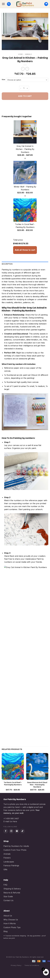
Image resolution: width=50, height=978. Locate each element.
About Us (7, 915)
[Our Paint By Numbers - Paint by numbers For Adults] (25, 4)
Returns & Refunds (11, 892)
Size (3, 79)
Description (7, 264)
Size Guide (8, 896)
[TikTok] (22, 831)
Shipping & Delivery (12, 889)
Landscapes (8, 862)
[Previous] (1, 773)
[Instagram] (11, 831)
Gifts (5, 869)
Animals (28, 54)
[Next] (48, 773)
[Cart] (46, 4)
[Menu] (3, 4)
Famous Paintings (11, 865)
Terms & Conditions (31, 965)
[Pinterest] (17, 831)
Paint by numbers (15, 364)
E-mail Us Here (10, 821)
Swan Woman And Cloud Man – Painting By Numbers (37, 785)
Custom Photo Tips (11, 927)
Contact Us (8, 900)
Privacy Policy (16, 965)
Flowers (7, 858)
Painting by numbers (11, 269)
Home (20, 54)
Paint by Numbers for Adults (16, 846)
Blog (5, 931)
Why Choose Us (10, 919)
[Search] (9, 4)
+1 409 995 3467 (11, 818)
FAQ (5, 885)
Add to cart (25, 96)
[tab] (25, 264)
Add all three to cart (25, 250)
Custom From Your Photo (14, 850)
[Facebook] (5, 831)
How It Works (9, 923)
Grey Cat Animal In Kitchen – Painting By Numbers (24, 309)
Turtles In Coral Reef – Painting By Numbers (13, 784)
